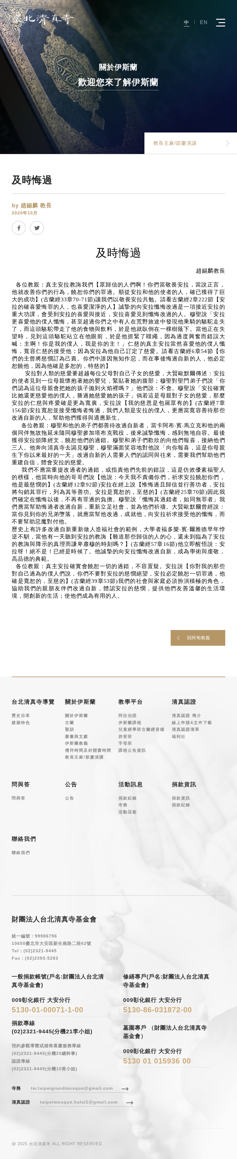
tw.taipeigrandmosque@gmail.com (72, 1088)
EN (204, 22)
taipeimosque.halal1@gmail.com (79, 1102)
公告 (69, 798)
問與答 (19, 798)
